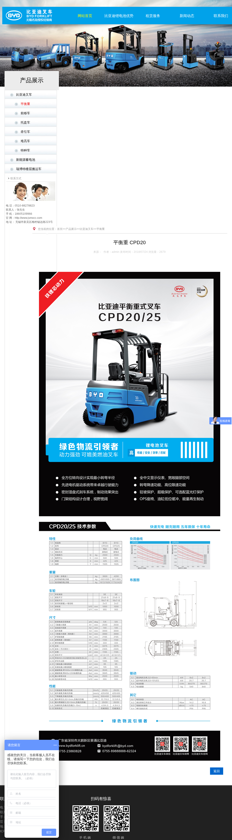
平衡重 (25, 104)
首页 (60, 229)
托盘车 (25, 122)
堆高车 (25, 141)
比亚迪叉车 (24, 94)
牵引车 (25, 132)
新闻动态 (187, 16)
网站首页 (85, 16)
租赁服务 (153, 16)
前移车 (25, 113)
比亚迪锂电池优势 (118, 16)
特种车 (25, 150)
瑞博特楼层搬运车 (28, 169)
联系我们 (221, 16)
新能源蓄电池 (25, 159)
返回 (216, 771)
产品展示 (71, 229)
